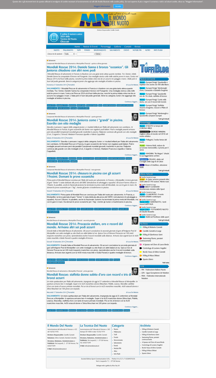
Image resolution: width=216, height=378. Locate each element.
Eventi (126, 50)
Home (77, 47)
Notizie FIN (137, 50)
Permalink (71, 85)
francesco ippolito (91, 105)
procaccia (92, 260)
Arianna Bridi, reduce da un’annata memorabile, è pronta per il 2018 (154, 148)
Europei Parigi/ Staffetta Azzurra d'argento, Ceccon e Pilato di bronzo (154, 108)
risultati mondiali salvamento (55, 262)
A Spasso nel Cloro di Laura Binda (156, 245)
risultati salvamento (63, 108)
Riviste (138, 47)
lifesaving (73, 108)
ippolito (79, 158)
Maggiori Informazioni (102, 6)
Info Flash (158, 50)
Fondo (87, 50)
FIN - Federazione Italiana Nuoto (154, 270)
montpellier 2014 (62, 105)
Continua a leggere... (131, 102)
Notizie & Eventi (90, 47)
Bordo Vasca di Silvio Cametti (154, 252)
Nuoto (56, 50)
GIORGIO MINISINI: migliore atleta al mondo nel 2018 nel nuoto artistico (154, 134)
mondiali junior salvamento (125, 105)
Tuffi (79, 50)
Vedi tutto (165, 262)
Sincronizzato (100, 50)
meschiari (91, 310)
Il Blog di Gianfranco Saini (152, 235)
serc (78, 209)
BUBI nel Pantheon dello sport (157, 217)
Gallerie (117, 47)
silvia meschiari (81, 310)
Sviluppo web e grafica (103, 365)
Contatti (127, 47)
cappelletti (74, 161)
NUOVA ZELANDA (83, 108)
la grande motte (52, 108)
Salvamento (115, 50)
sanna (100, 105)
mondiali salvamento (109, 105)
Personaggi (106, 47)
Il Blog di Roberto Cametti (152, 227)
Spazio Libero (148, 259)
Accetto (118, 6)
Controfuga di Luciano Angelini (154, 248)
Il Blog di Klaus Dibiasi (151, 256)
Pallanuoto (68, 50)
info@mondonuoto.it (59, 349)
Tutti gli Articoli (163, 119)
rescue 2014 (51, 105)
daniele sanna (81, 105)
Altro (147, 50)
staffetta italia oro (117, 310)
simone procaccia (82, 260)
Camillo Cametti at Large (148, 177)
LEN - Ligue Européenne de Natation (155, 273)
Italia (111, 260)
